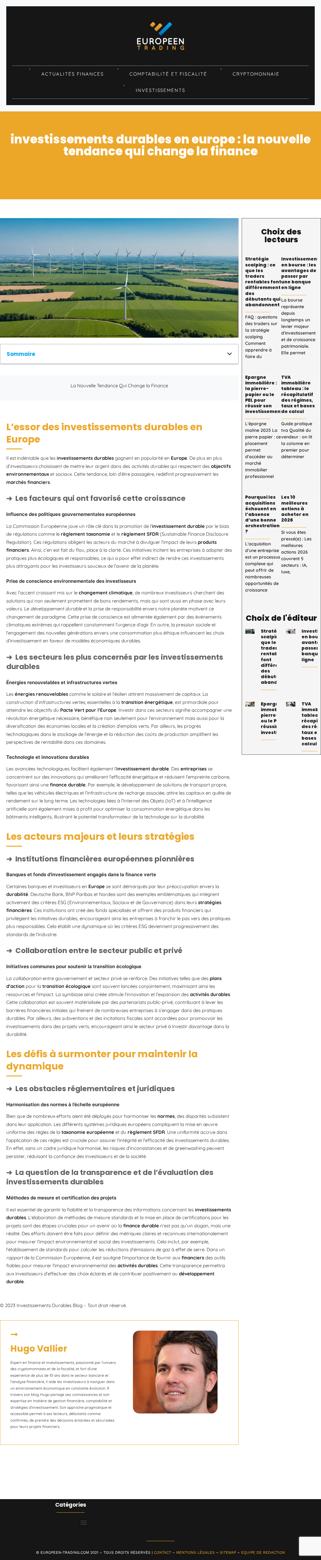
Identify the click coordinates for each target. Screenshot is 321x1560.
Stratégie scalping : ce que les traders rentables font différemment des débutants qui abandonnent (263, 282)
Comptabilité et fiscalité (168, 74)
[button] (229, 353)
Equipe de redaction (263, 1552)
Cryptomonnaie (256, 74)
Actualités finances (72, 74)
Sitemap (228, 1552)
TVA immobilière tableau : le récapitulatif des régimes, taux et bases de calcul (298, 394)
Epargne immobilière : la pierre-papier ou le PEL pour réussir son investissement (264, 394)
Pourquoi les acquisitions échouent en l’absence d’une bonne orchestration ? (262, 514)
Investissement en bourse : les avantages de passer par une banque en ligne (300, 273)
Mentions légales (195, 1552)
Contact (162, 1552)
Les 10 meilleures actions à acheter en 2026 (294, 508)
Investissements (160, 90)
